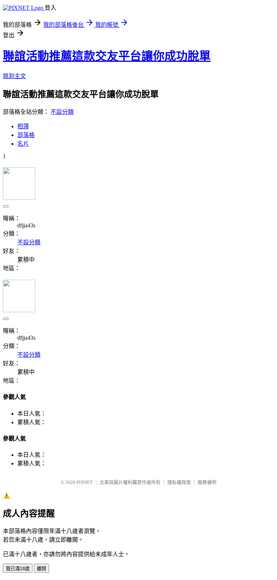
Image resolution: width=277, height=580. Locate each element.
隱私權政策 (179, 482)
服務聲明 (207, 482)
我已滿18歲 (18, 568)
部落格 (26, 135)
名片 (23, 144)
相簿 (23, 126)
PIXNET (84, 482)
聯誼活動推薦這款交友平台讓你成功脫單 (107, 56)
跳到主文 (14, 76)
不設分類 (62, 112)
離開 (41, 568)
